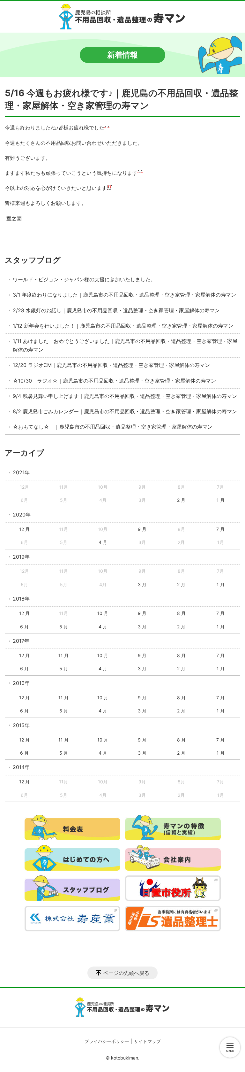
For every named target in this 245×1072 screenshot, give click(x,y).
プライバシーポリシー (107, 1041)
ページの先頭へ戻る (126, 973)
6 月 (24, 626)
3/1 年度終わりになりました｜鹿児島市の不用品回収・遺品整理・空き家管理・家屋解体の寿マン (124, 294)
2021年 (21, 472)
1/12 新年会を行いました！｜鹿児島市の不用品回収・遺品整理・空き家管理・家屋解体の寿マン (123, 325)
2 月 (181, 500)
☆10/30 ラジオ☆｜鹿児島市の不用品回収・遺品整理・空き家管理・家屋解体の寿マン (114, 380)
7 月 (220, 529)
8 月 (181, 613)
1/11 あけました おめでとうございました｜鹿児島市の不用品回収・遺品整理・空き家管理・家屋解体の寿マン (125, 345)
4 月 (103, 542)
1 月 (221, 500)
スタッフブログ (33, 260)
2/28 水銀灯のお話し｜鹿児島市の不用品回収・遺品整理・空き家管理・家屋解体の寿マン (116, 310)
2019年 (21, 557)
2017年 (21, 641)
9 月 (142, 529)
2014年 (21, 767)
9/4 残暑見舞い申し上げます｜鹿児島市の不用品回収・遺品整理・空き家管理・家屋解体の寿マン (125, 396)
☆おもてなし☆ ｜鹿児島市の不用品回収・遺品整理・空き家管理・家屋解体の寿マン (112, 426)
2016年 (21, 683)
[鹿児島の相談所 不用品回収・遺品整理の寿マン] (122, 16)
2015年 (21, 725)
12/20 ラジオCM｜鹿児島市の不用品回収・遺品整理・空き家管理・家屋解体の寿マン (111, 365)
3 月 (142, 584)
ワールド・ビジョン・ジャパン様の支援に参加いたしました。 (84, 279)
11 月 (63, 655)
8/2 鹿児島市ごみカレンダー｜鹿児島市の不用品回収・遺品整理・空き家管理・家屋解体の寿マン (125, 411)
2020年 (22, 514)
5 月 (63, 626)
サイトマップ (147, 1041)
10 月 (102, 613)
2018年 (21, 598)
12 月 (24, 529)
